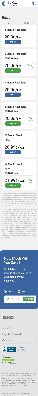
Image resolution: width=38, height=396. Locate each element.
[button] (34, 4)
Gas (23, 291)
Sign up (13, 42)
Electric (11, 291)
